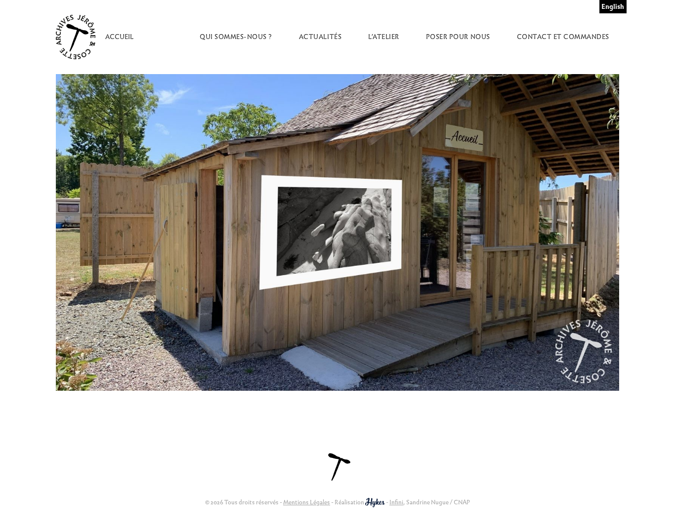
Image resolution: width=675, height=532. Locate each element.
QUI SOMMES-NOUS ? (236, 37)
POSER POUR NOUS (458, 37)
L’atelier (383, 37)
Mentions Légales (306, 502)
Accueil (119, 37)
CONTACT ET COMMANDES (563, 37)
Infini (396, 502)
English (612, 6)
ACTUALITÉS (320, 37)
